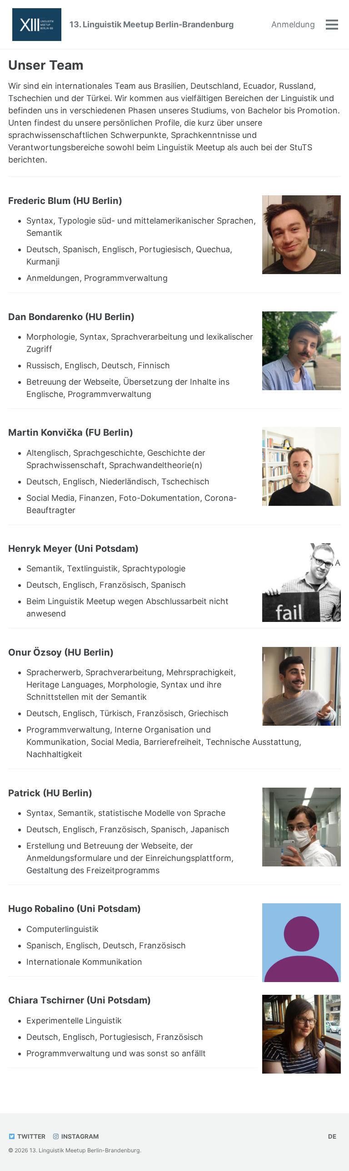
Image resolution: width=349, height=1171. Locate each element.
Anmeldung (293, 24)
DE (332, 1136)
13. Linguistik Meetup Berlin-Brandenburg (152, 24)
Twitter (30, 1136)
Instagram (79, 1136)
